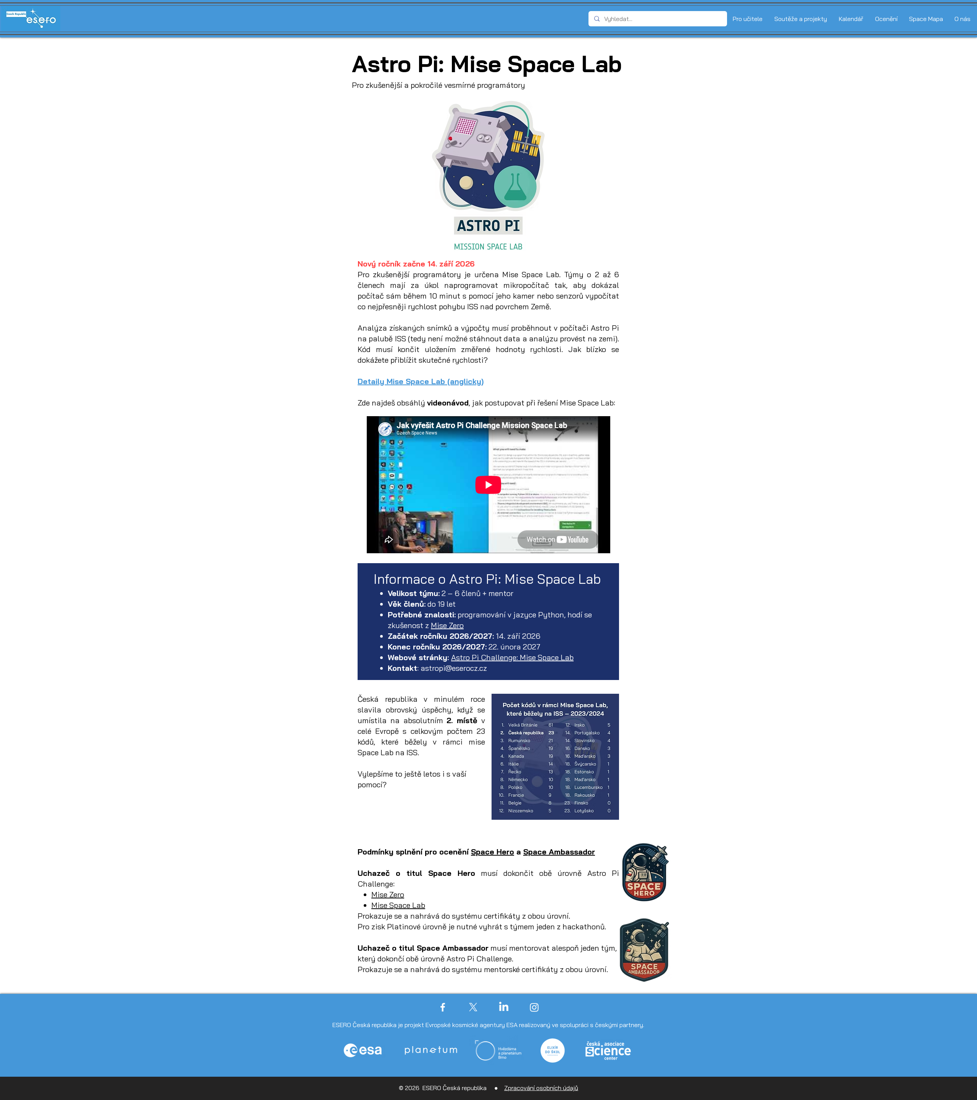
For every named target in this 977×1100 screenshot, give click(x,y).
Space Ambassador (559, 851)
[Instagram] (534, 1007)
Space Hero (492, 851)
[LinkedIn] (503, 1007)
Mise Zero (447, 625)
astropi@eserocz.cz (454, 668)
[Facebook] (442, 1007)
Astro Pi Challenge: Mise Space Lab (512, 657)
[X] (473, 1007)
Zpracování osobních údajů (541, 1088)
